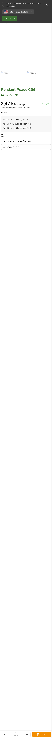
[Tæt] (46, 4)
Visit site (9, 18)
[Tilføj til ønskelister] (2, 135)
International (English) (19, 12)
